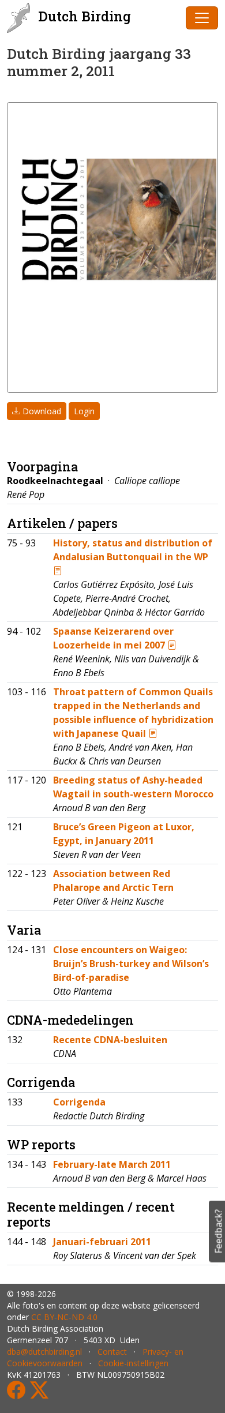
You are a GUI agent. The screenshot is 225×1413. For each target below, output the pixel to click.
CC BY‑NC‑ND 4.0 (64, 1316)
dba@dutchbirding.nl (44, 1351)
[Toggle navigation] (202, 17)
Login (84, 411)
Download (40, 411)
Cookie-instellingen (133, 1363)
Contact (112, 1351)
